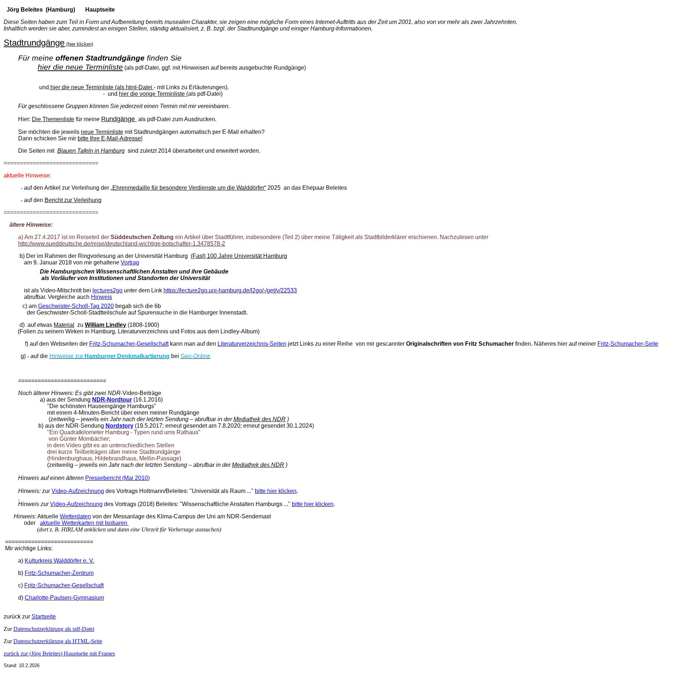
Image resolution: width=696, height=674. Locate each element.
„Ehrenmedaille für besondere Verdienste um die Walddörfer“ (188, 188)
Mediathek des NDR (259, 419)
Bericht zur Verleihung (73, 200)
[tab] (348, 545)
